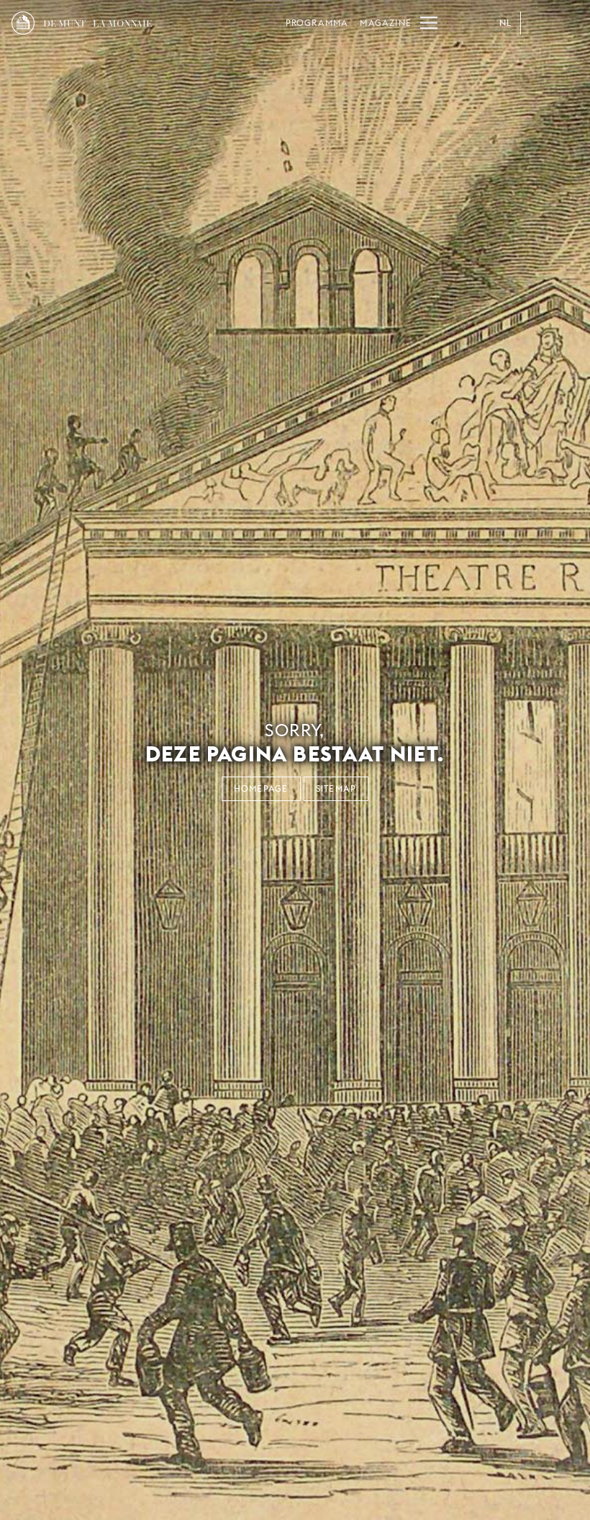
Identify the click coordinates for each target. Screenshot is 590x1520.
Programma (317, 22)
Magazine (386, 22)
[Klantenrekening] (538, 23)
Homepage (261, 788)
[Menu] (428, 23)
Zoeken (566, 23)
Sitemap (336, 788)
